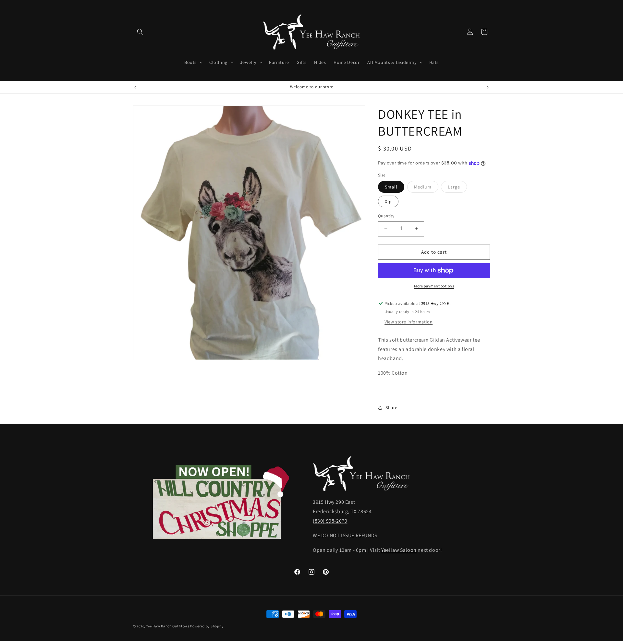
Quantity (386, 216)
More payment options (434, 286)
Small (391, 187)
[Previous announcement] (135, 87)
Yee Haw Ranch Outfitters (167, 626)
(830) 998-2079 (330, 520)
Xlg (388, 201)
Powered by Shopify (207, 626)
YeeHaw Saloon (399, 550)
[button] (140, 32)
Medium (426, 188)
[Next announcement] (488, 87)
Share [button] (391, 407)
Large (457, 188)
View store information (409, 322)
